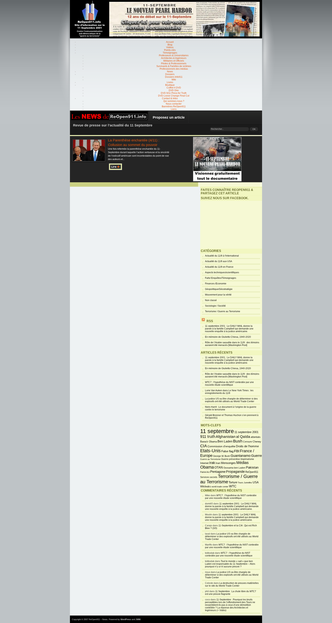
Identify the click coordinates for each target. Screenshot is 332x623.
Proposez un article (169, 117)
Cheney (257, 441)
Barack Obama (208, 441)
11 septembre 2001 (246, 432)
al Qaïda (243, 437)
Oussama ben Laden (234, 468)
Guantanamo (241, 456)
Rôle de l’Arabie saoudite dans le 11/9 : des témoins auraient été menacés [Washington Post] (232, 344)
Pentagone (217, 472)
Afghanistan (226, 436)
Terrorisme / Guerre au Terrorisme (222, 311)
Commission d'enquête (221, 446)
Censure (247, 441)
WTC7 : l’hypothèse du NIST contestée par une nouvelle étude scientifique (229, 383)
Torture (233, 482)
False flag (227, 451)
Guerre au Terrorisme (210, 459)
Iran (218, 463)
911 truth (207, 436)
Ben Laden (224, 441)
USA (256, 482)
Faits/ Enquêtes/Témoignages (220, 278)
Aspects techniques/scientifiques (222, 272)
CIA (203, 446)
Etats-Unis (210, 450)
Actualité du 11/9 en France (219, 267)
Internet (204, 463)
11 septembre (217, 431)
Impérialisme (247, 459)
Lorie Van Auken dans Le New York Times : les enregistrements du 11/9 (229, 391)
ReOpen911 (251, 471)
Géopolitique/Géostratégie (218, 289)
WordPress (125, 619)
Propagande (235, 472)
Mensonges (228, 463)
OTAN (218, 467)
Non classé (211, 300)
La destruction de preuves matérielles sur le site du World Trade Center (232, 584)
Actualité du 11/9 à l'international (222, 255)
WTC (232, 486)
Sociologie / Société (215, 305)
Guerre (256, 456)
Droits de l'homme (247, 446)
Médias (242, 462)
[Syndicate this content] (203, 321)
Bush (237, 441)
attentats (256, 437)
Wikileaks (205, 486)
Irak (212, 463)
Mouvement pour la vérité (218, 294)
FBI (236, 451)
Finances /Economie (215, 283)
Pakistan (252, 467)
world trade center (220, 486)
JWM (138, 619)
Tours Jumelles (245, 482)
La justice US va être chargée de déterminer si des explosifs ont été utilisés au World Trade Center (231, 400)
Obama (207, 467)
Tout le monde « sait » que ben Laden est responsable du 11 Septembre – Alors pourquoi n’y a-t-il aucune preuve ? (230, 564)
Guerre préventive (230, 459)
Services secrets (208, 477)
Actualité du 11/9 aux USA (218, 261)
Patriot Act (205, 472)
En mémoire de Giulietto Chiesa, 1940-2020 (228, 337)
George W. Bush (221, 456)
